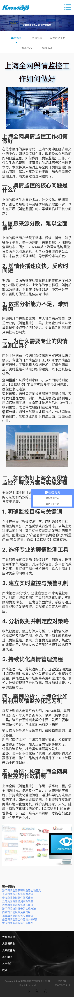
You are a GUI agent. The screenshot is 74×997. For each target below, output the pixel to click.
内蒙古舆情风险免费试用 (16, 912)
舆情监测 (16, 37)
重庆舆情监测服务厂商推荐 (17, 923)
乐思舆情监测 (61, 360)
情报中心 (37, 37)
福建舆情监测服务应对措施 (17, 915)
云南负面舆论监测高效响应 (17, 901)
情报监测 (47, 47)
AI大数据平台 (58, 37)
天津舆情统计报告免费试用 (17, 894)
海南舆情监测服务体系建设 (17, 904)
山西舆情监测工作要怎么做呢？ (20, 919)
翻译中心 (27, 47)
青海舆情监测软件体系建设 (17, 897)
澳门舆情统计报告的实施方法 (19, 908)
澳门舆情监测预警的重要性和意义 (21, 890)
